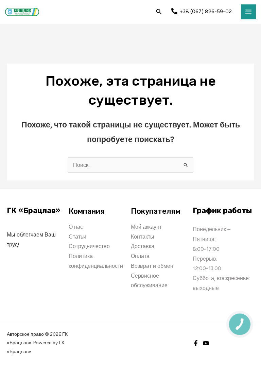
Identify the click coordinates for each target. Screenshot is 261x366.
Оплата (140, 256)
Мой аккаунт (146, 227)
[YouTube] (206, 343)
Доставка (142, 246)
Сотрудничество (89, 246)
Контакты (142, 236)
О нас (76, 227)
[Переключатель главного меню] (248, 11)
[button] (159, 11)
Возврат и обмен (152, 266)
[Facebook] (196, 343)
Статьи (77, 236)
